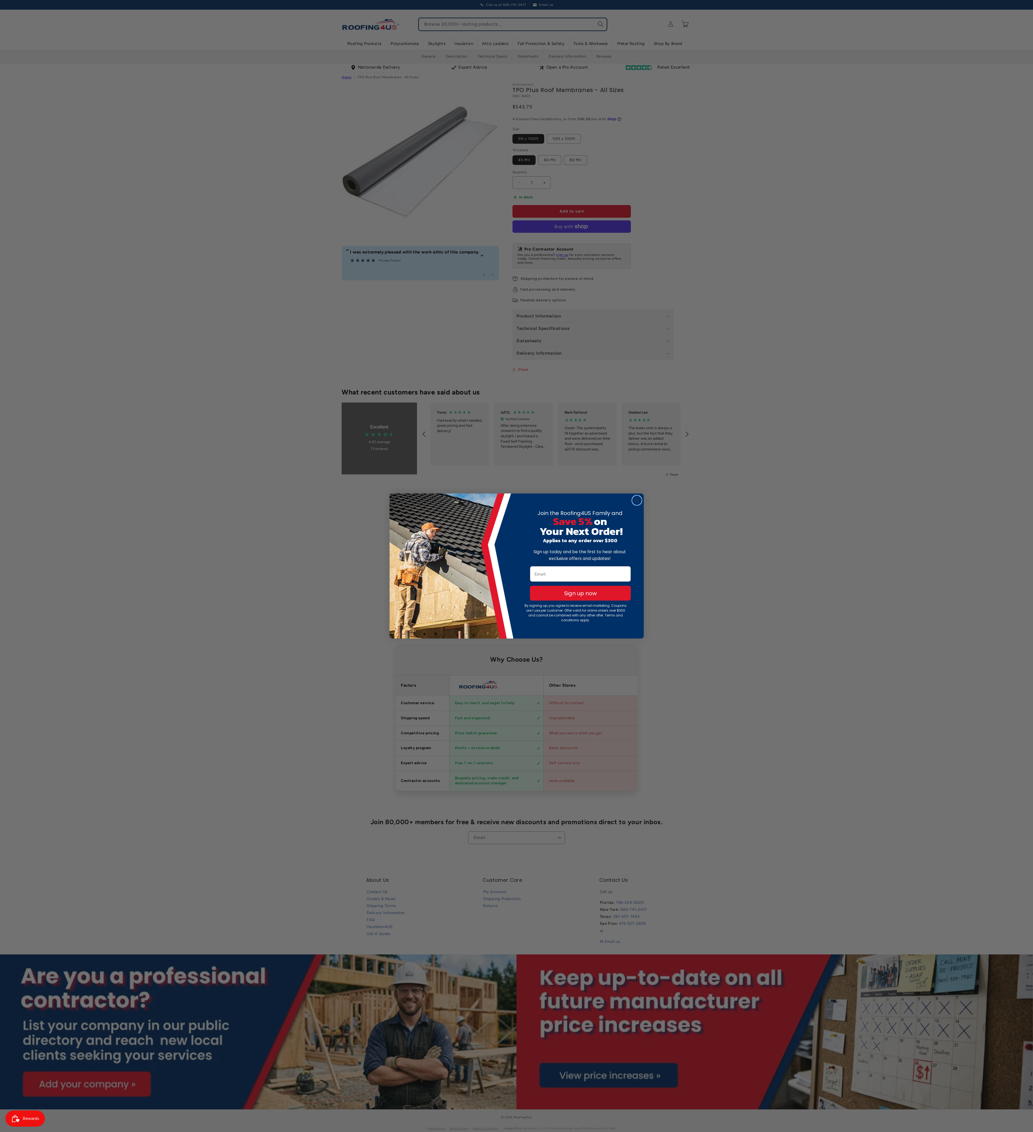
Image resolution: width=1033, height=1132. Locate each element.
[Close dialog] (637, 500)
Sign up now (580, 593)
